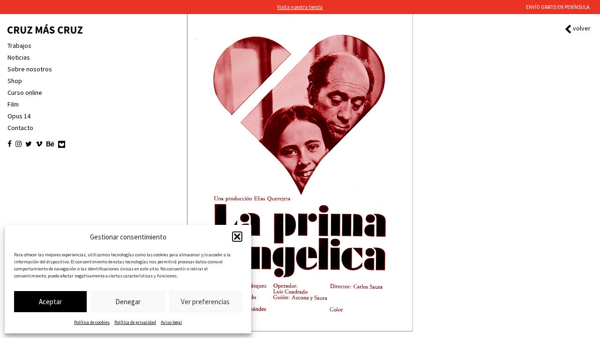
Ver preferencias (205, 301)
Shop (15, 81)
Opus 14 (19, 116)
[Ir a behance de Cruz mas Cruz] (50, 144)
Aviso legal (171, 322)
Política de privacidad (135, 322)
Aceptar (50, 301)
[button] (237, 236)
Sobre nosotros (30, 69)
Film (13, 104)
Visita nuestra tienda (299, 7)
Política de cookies (92, 322)
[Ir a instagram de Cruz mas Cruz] (18, 144)
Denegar (128, 301)
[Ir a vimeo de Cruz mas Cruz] (39, 144)
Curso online (25, 92)
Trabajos (19, 45)
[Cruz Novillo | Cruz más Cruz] (45, 29)
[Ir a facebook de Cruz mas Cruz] (10, 144)
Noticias (19, 57)
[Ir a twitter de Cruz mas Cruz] (28, 144)
